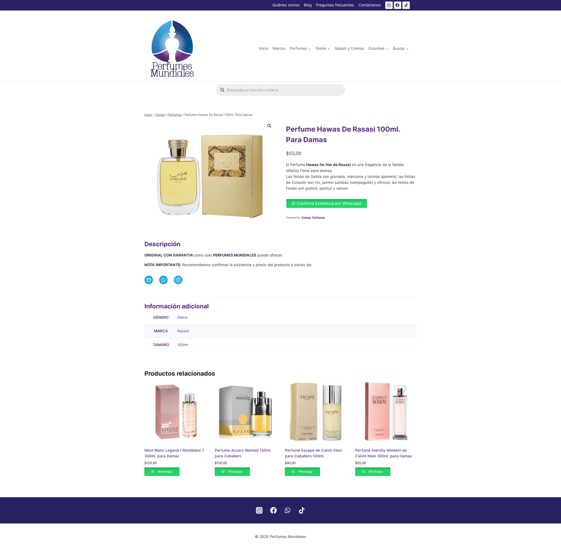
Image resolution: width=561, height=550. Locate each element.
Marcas (279, 48)
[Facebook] (397, 5)
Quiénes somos (286, 5)
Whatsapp (165, 471)
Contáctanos (370, 5)
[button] (269, 126)
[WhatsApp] (287, 510)
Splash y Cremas (349, 48)
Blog (308, 5)
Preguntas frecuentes (335, 5)
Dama (182, 317)
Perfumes (318, 217)
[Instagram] (389, 5)
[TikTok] (406, 5)
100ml (182, 345)
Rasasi (183, 331)
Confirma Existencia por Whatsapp (329, 203)
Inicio (263, 48)
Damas (306, 217)
